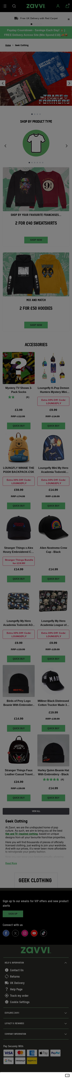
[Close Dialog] (67, 1075)
